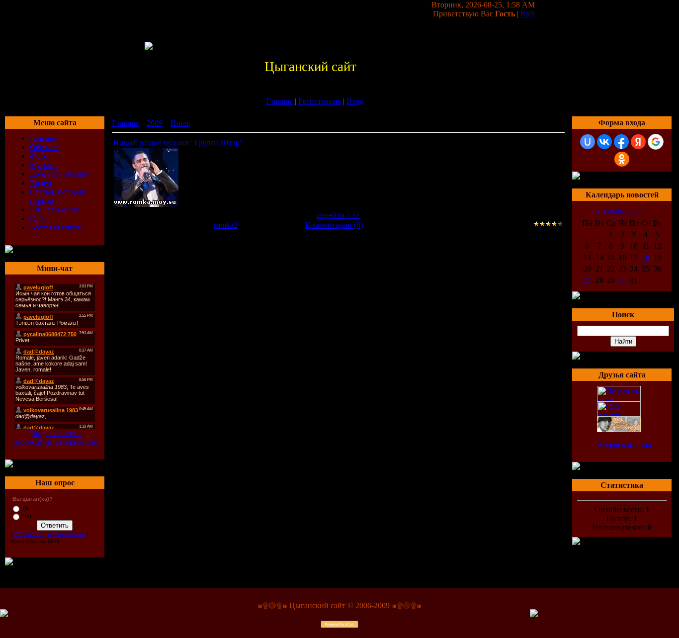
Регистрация (319, 101)
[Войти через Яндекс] (638, 141)
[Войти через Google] (656, 142)
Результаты (28, 534)
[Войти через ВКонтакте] (604, 141)
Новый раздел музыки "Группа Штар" (178, 142)
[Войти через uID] (587, 141)
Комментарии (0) (334, 225)
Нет (27, 516)
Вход (354, 101)
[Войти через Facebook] (621, 141)
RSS (527, 13)
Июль (180, 123)
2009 (155, 123)
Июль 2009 (622, 211)
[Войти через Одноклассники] (621, 159)
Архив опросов (66, 534)
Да (25, 508)
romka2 (226, 225)
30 (622, 280)
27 (587, 280)
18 (646, 257)
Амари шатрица (624, 444)
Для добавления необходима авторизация (55, 437)
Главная (279, 101)
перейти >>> (338, 215)
